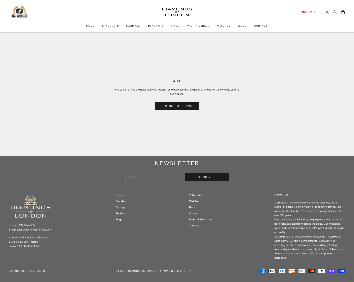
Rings (175, 25)
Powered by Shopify (177, 271)
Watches (223, 25)
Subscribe (206, 176)
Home (90, 25)
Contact (261, 25)
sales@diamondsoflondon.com (34, 229)
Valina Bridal (198, 25)
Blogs (242, 25)
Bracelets (110, 25)
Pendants (156, 25)
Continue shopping (177, 105)
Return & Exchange (200, 219)
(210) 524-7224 (26, 225)
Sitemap (194, 225)
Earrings (133, 25)
